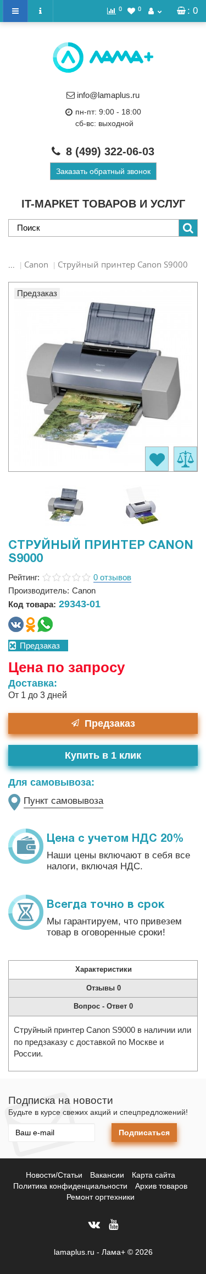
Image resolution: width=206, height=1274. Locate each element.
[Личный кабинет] (155, 11)
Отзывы (103, 988)
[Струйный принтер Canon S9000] (65, 504)
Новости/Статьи (54, 1174)
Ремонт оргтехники (100, 1197)
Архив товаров (161, 1186)
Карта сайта (153, 1174)
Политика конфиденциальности (70, 1186)
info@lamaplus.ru (108, 95)
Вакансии (107, 1174)
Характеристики (103, 969)
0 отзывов (112, 577)
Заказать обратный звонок (103, 171)
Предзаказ (110, 723)
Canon (36, 264)
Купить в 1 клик (103, 755)
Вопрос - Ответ (103, 1006)
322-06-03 (110, 151)
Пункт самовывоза (63, 801)
